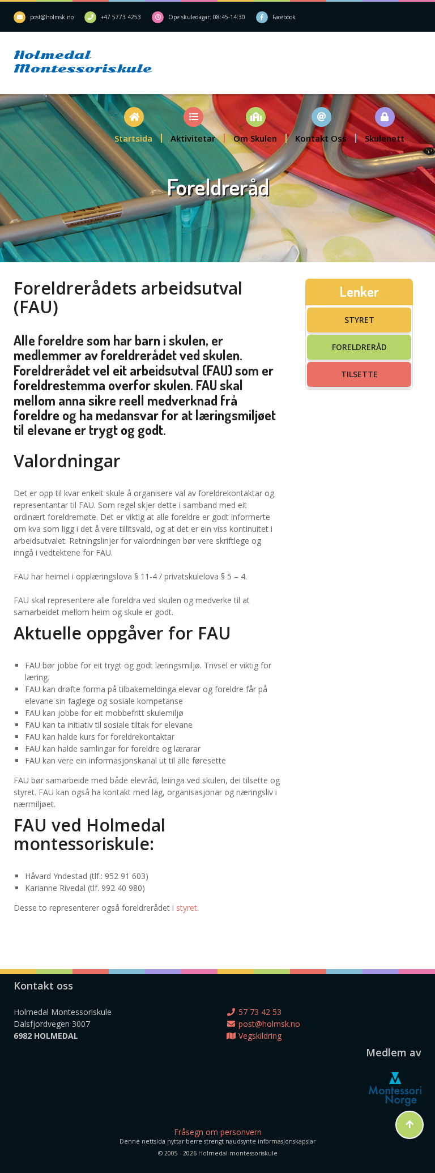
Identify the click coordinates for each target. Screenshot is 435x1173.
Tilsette (359, 374)
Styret (359, 319)
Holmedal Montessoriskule (65, 62)
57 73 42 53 (259, 1011)
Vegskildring (259, 1035)
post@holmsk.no (52, 17)
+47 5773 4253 (121, 17)
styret (186, 907)
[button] (134, 125)
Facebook (284, 17)
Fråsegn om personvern (218, 1132)
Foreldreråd (359, 347)
